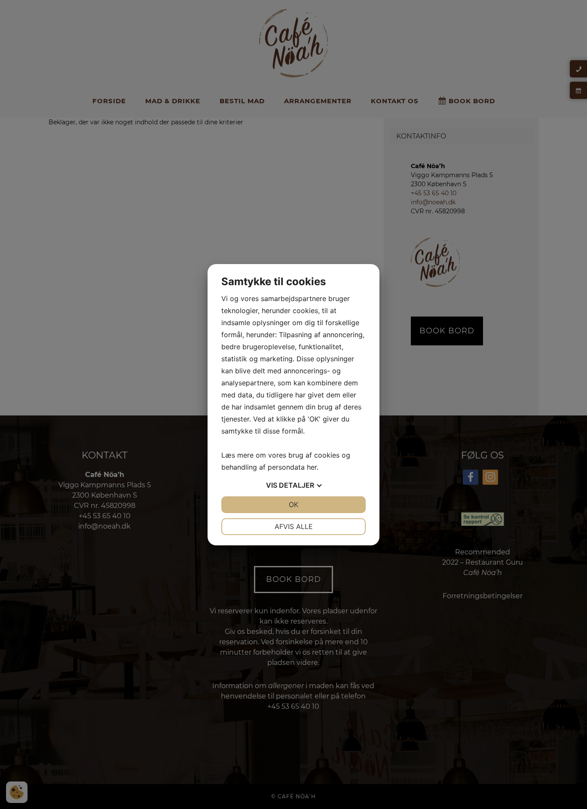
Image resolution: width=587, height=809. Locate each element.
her (312, 467)
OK (293, 504)
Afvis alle (294, 526)
